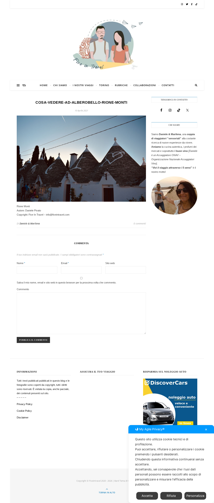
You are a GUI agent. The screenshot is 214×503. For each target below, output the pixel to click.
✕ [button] (206, 429)
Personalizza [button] (195, 495)
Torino (104, 85)
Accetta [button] (147, 495)
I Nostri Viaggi (83, 85)
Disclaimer (22, 417)
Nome (21, 263)
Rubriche (121, 85)
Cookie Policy (24, 410)
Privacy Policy (24, 404)
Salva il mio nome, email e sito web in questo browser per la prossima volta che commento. (66, 282)
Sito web (110, 263)
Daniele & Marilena (30, 223)
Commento (23, 289)
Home (44, 85)
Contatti (168, 85)
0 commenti (140, 223)
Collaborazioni (144, 85)
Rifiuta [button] (171, 495)
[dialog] (171, 464)
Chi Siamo (60, 85)
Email (65, 263)
